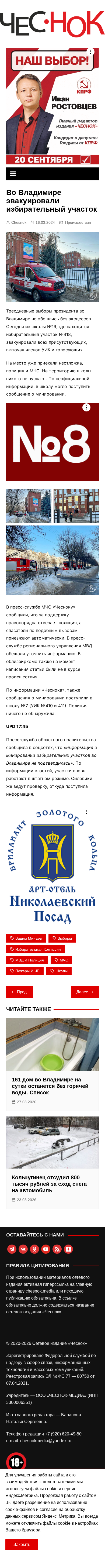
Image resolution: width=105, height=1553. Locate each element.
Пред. (22, 991)
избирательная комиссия (38, 949)
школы (61, 971)
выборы (65, 938)
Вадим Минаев (28, 938)
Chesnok (18, 222)
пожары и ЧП (27, 971)
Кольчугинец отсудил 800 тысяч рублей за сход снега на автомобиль (49, 1183)
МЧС (64, 960)
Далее (82, 991)
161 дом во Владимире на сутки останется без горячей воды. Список (50, 1086)
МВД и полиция (29, 960)
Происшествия (78, 222)
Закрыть (21, 1544)
